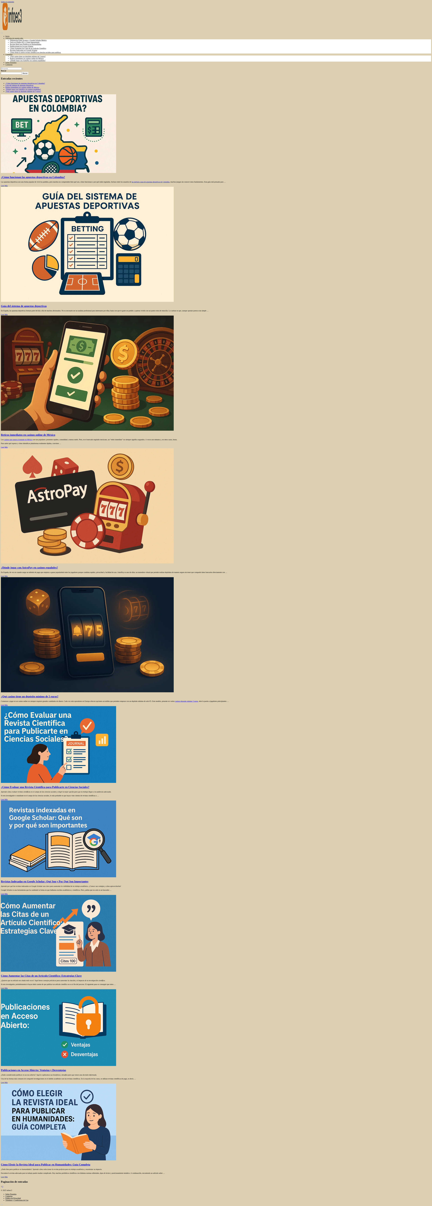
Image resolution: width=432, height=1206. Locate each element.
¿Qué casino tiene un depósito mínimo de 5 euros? (28, 56)
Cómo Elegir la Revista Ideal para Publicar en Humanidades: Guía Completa (45, 1164)
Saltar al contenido (7, 2)
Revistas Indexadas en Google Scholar (23, 50)
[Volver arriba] (2, 1204)
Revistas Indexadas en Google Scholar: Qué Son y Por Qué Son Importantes (44, 881)
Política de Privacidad (13, 1198)
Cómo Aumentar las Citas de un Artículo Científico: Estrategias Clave (41, 975)
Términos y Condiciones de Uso (16, 1200)
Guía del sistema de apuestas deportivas (19, 85)
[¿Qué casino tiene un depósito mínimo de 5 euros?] (87, 692)
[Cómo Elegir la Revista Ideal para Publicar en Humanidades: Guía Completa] (58, 1160)
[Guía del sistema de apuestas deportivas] (87, 301)
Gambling (8, 54)
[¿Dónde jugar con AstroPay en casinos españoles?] (87, 563)
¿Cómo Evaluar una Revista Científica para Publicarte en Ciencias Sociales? (45, 787)
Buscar (3, 71)
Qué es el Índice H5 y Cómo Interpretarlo (24, 42)
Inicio (7, 36)
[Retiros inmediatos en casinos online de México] (87, 430)
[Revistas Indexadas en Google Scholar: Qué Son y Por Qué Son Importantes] (58, 877)
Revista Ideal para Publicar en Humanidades (25, 44)
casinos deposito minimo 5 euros (186, 701)
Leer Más (4, 186)
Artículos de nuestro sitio (14, 38)
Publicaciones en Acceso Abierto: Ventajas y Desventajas (33, 1070)
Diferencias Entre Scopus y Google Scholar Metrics (28, 40)
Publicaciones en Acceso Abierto (21, 46)
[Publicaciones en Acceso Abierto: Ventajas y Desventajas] (58, 1065)
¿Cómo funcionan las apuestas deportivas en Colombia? (25, 83)
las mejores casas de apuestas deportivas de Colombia (151, 182)
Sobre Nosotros (10, 62)
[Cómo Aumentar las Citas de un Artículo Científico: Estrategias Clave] (58, 971)
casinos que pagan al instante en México (18, 440)
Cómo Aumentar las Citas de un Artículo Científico (28, 48)
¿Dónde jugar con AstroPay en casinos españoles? (27, 60)
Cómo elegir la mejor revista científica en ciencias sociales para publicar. (35, 52)
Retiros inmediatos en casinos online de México (27, 58)
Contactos (8, 65)
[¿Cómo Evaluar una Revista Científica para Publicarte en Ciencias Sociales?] (58, 782)
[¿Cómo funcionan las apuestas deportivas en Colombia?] (58, 172)
